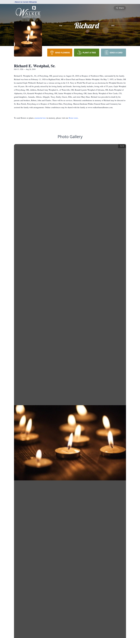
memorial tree (40, 118)
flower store (73, 118)
